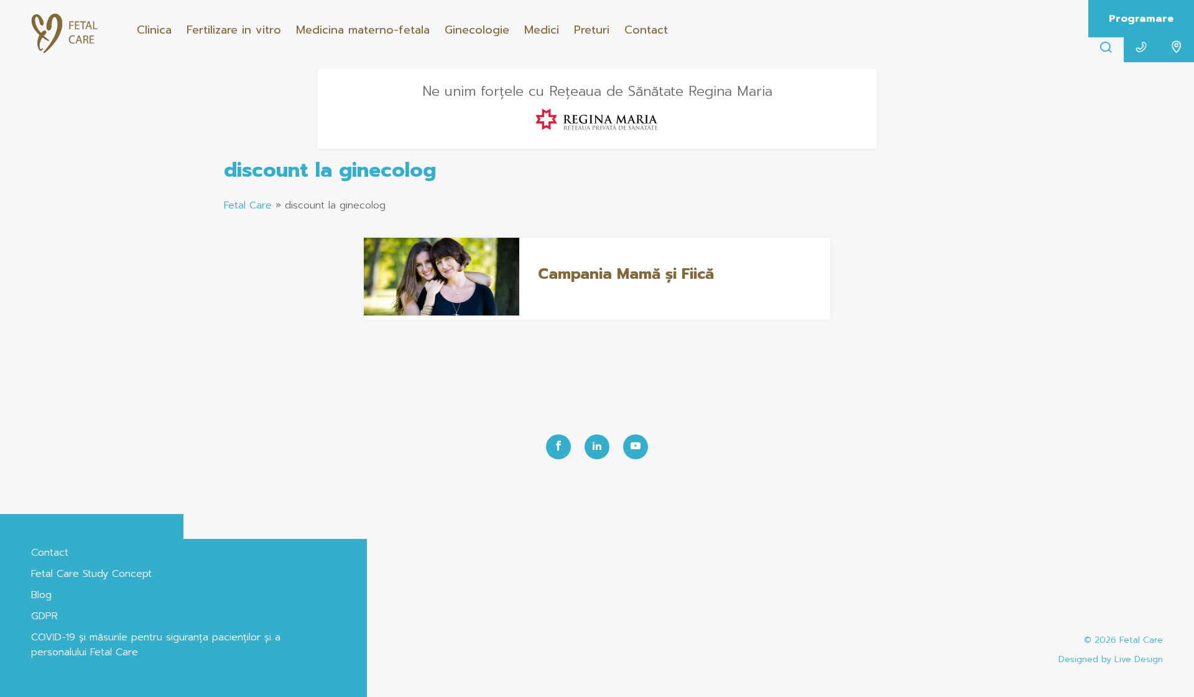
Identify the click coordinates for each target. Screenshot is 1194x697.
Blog (41, 594)
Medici (541, 29)
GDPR (44, 616)
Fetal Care (248, 205)
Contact (646, 29)
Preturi (591, 29)
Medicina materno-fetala (363, 29)
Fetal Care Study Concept (91, 573)
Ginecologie (477, 29)
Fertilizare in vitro (234, 29)
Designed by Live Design (1110, 659)
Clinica (154, 29)
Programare (1141, 18)
